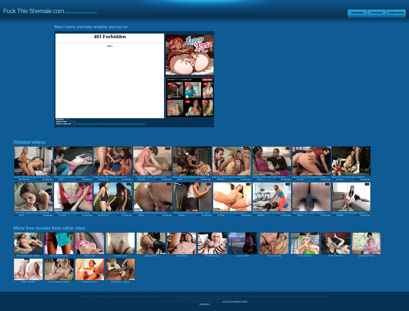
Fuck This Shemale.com (33, 11)
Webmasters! (204, 304)
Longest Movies (396, 12)
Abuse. (245, 301)
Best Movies (357, 12)
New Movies (376, 12)
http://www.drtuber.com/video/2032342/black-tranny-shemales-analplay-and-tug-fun (109, 124)
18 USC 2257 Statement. (232, 301)
